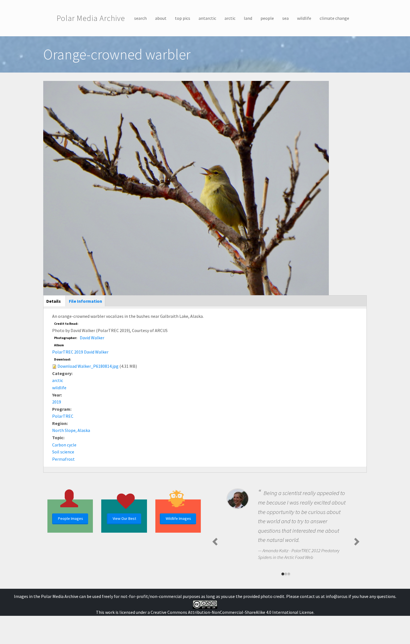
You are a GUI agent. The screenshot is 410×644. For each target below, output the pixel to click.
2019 (56, 402)
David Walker (92, 337)
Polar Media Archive (91, 18)
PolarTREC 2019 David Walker (80, 352)
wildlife (304, 18)
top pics (182, 18)
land (248, 18)
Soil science (63, 452)
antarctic (207, 18)
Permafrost (63, 459)
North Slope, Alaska (71, 430)
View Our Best (124, 518)
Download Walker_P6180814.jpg (88, 366)
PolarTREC (62, 416)
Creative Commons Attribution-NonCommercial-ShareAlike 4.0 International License (232, 612)
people (267, 18)
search (140, 18)
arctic (230, 18)
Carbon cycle (64, 445)
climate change (334, 18)
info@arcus (337, 596)
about (161, 18)
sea (285, 18)
